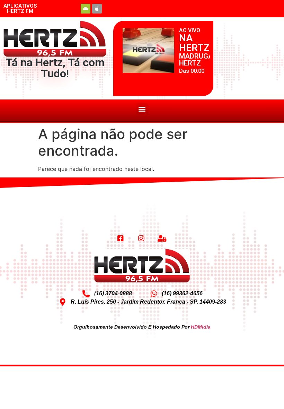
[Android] (85, 9)
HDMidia (201, 327)
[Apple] (97, 9)
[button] (142, 108)
